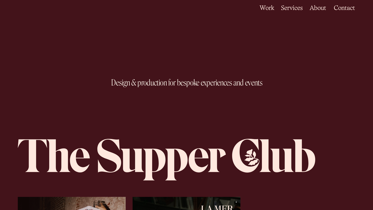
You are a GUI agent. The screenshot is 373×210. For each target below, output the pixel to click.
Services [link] (292, 8)
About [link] (317, 8)
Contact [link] (344, 8)
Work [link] (267, 8)
